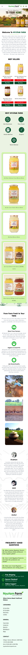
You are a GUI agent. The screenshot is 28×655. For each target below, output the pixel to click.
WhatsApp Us (6, 629)
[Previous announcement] (3, 2)
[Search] (21, 6)
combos (5, 614)
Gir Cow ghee (6, 610)
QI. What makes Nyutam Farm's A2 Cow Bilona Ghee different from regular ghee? (14, 552)
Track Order (6, 623)
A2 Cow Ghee (6, 608)
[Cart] (26, 6)
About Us (5, 627)
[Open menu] (2, 6)
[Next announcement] (25, 2)
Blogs (4, 631)
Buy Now (7, 83)
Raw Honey (5, 612)
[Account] (23, 6)
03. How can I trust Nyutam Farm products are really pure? (14, 566)
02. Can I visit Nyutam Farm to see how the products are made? (14, 559)
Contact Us (5, 625)
